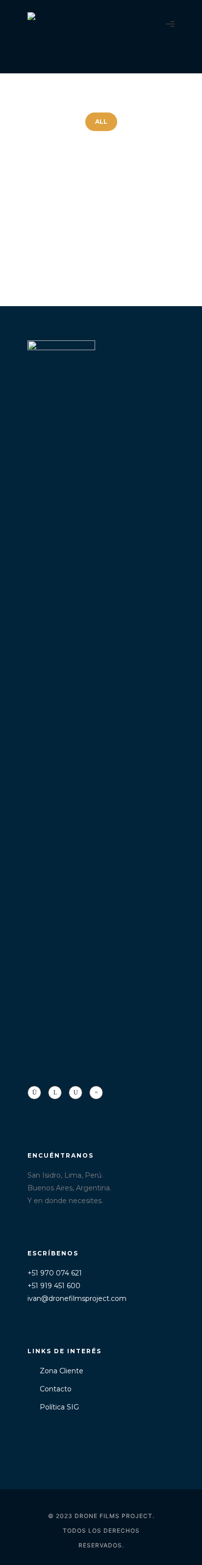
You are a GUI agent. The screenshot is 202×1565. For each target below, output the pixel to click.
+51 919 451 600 (53, 1285)
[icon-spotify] (96, 1092)
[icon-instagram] (36, 1092)
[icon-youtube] (78, 1092)
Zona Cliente (61, 1370)
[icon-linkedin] (57, 1092)
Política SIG (59, 1407)
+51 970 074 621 (54, 1273)
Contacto (56, 1389)
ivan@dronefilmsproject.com (76, 1298)
